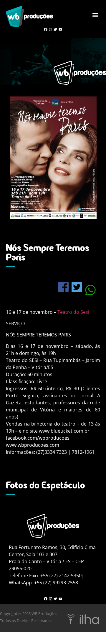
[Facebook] (45, 29)
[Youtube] (60, 29)
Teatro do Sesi (73, 312)
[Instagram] (50, 29)
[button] (95, 15)
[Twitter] (55, 29)
